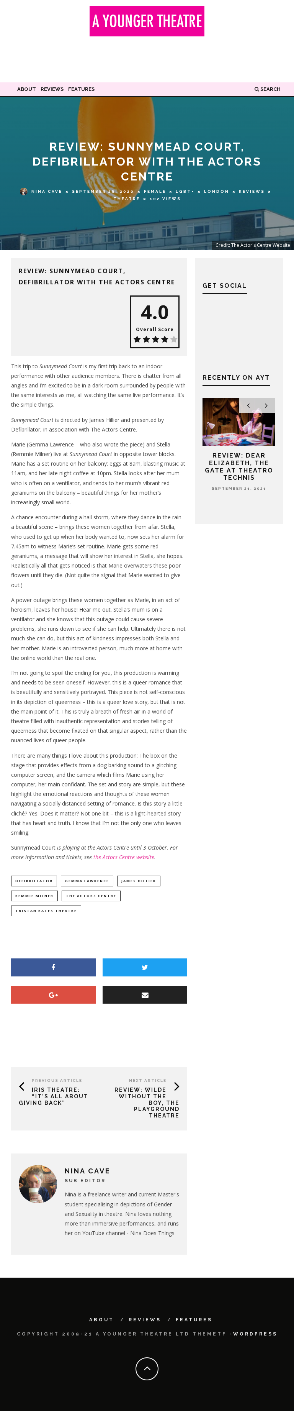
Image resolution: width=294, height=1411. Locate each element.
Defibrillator (34, 880)
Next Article (148, 1080)
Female (155, 191)
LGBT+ (185, 191)
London (216, 191)
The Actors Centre (91, 895)
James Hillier (138, 880)
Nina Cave (46, 191)
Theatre (126, 199)
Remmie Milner (34, 895)
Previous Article (57, 1080)
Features (81, 89)
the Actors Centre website (123, 857)
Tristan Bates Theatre (46, 910)
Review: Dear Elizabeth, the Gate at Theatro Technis (239, 466)
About (26, 89)
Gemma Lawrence (87, 880)
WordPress (255, 1334)
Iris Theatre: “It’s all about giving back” (53, 1096)
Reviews (52, 89)
